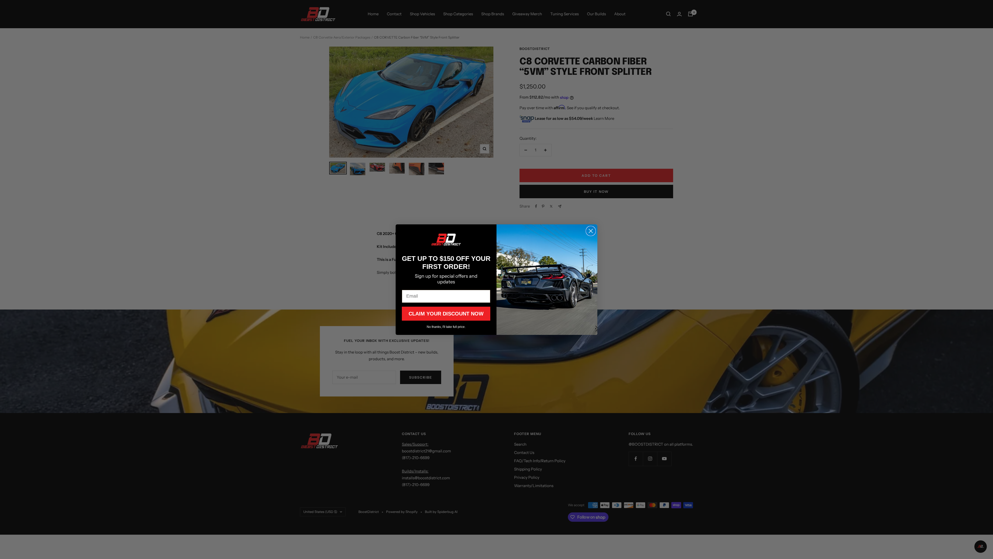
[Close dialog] (590, 231)
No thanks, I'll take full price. (446, 326)
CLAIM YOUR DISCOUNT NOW (446, 314)
